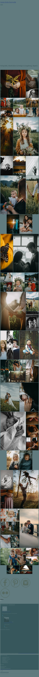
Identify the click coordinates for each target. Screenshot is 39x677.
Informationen (4, 18)
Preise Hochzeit (6, 23)
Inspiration (4, 6)
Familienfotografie (7, 14)
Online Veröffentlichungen (8, 25)
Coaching (5, 30)
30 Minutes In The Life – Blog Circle (9, 9)
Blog (3, 7)
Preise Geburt (6, 20)
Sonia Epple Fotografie (8, 2)
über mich (5, 19)
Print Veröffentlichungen (8, 24)
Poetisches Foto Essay (7, 29)
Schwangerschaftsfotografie (8, 13)
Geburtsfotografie (7, 12)
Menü (1, 4)
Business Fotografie (7, 16)
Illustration (4, 17)
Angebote (3, 27)
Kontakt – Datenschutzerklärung (9, 26)
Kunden (5, 8)
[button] (6, 102)
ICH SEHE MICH (6, 28)
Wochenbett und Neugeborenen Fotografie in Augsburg (12, 15)
